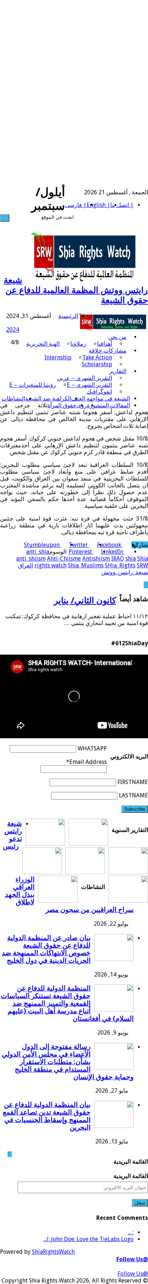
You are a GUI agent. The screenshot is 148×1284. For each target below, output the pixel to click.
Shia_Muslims (85, 565)
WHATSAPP (92, 748)
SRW (142, 565)
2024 (12, 329)
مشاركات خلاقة (107, 350)
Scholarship (97, 364)
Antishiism (96, 558)
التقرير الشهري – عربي (84, 378)
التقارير (117, 371)
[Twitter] (106, 217)
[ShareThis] (93, 217)
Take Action (97, 357)
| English (98, 205)
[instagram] (84, 217)
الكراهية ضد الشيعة (48, 398)
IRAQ (117, 558)
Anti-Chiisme (64, 558)
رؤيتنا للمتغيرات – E (32, 384)
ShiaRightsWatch (53, 1251)
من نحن (117, 336)
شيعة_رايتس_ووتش (124, 572)
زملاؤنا (78, 343)
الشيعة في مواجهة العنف (100, 398)
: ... (131, 1232)
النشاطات (13, 398)
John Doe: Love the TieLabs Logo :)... (88, 1239)
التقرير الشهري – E (89, 384)
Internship (58, 357)
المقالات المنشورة (108, 405)
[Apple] (89, 217)
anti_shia (37, 551)
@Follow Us (132, 1259)
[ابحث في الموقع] (4, 218)
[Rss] (114, 217)
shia (130, 558)
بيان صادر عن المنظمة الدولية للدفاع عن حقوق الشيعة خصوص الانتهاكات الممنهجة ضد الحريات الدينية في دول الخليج (46, 949)
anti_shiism (31, 558)
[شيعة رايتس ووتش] (113, 323)
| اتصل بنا (122, 205)
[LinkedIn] (102, 217)
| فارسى (76, 205)
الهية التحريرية (43, 343)
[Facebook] (110, 217)
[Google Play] (80, 217)
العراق (25, 565)
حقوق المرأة (62, 405)
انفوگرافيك (99, 391)
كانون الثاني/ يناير (85, 600)
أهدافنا (104, 343)
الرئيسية (68, 316)
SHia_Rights (120, 565)
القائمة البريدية (131, 1176)
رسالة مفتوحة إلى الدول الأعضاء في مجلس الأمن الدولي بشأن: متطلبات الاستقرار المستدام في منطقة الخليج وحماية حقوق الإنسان (68, 1062)
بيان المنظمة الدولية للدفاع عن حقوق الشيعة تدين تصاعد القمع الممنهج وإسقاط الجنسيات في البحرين (47, 1116)
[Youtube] (97, 217)
